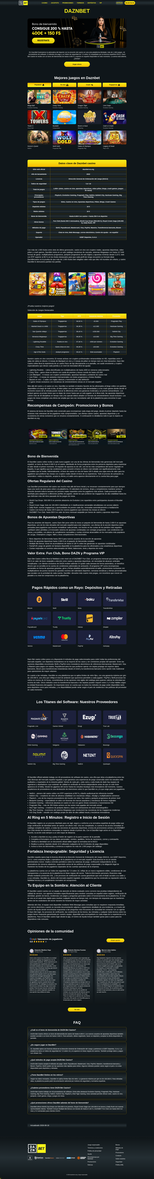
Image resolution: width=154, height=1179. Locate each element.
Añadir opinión (115, 940)
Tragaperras (113, 85)
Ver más (77, 1009)
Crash (88, 85)
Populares (38, 85)
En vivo (63, 85)
